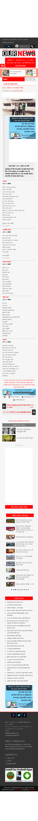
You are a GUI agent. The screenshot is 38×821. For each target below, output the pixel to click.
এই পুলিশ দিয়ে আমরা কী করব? (14, 605)
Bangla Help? (8, 42)
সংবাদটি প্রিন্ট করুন (20, 400)
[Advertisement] (19, 19)
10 (28, 589)
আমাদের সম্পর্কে (6, 39)
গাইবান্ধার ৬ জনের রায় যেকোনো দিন (15, 678)
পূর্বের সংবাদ (20, 406)
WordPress (33, 789)
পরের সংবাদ (17, 412)
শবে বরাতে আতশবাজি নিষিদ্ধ (13, 648)
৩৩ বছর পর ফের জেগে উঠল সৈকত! (15, 659)
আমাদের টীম (14, 39)
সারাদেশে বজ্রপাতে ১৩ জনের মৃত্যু (15, 608)
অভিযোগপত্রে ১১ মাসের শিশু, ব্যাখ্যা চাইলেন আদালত (19, 673)
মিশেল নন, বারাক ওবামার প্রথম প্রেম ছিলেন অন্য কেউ (19, 610)
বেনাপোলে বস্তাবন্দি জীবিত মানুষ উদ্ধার (16, 654)
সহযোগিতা (25, 39)
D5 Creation (18, 789)
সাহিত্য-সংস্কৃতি (15, 397)
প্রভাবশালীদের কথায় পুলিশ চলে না (15, 602)
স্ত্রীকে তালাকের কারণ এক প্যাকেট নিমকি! (16, 657)
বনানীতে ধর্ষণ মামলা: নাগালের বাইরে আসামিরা (17, 681)
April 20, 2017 (18, 91)
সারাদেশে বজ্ (6, 84)
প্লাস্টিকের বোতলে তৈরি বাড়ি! (14, 662)
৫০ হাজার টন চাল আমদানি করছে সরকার (16, 651)
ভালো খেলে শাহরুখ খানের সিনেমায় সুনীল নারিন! (18, 665)
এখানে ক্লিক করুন (20, 65)
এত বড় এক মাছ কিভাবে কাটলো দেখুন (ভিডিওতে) (18, 618)
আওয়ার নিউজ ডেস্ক (7, 91)
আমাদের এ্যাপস (10, 758)
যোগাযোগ (20, 39)
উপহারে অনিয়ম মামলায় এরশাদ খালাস (15, 646)
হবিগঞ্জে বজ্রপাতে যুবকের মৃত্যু (14, 635)
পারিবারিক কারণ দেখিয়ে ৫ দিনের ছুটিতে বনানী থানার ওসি (20, 675)
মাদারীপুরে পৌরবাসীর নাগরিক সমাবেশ (15, 638)
